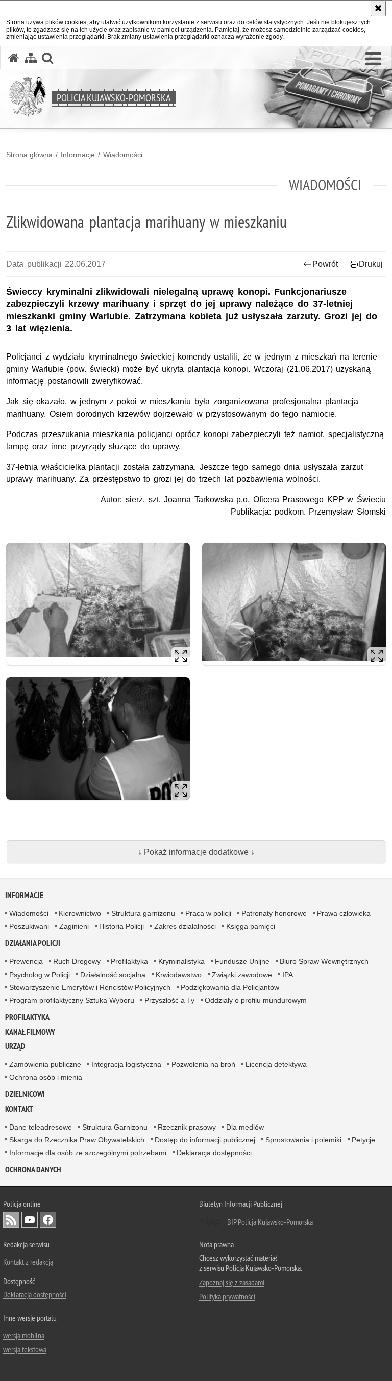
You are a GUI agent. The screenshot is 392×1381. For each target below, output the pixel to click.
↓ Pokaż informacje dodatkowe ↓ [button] (196, 852)
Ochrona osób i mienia (45, 1077)
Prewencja (26, 961)
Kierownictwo (80, 913)
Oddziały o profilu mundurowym (256, 1000)
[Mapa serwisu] (30, 58)
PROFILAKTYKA (27, 1017)
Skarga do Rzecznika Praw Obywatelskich (76, 1140)
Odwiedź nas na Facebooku (48, 1220)
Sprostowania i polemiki (303, 1140)
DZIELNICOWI (25, 1094)
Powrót (325, 264)
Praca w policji (208, 913)
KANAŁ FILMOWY (30, 1032)
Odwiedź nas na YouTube (29, 1220)
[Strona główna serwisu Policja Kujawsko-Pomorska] (13, 58)
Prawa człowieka (344, 913)
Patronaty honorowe (274, 913)
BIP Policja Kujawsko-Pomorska (270, 1222)
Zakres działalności (185, 926)
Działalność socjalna (112, 974)
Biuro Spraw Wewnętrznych (324, 961)
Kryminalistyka (181, 961)
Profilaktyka (129, 961)
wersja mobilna (23, 1335)
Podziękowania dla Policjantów (230, 987)
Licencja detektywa (276, 1064)
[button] (373, 59)
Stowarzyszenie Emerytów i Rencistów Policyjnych (89, 987)
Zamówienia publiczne (45, 1064)
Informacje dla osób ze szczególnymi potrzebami (87, 1152)
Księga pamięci (250, 926)
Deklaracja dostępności (214, 1152)
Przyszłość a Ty (169, 1000)
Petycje (363, 1140)
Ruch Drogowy (77, 961)
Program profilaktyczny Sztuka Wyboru (71, 1000)
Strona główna (29, 154)
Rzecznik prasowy (187, 1127)
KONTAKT (19, 1109)
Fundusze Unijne (242, 961)
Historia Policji (121, 926)
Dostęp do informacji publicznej (205, 1140)
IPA (287, 974)
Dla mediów (245, 1127)
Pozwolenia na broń (203, 1064)
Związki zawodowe (242, 974)
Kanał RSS (11, 1220)
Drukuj (371, 264)
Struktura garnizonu (143, 913)
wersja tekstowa (24, 1349)
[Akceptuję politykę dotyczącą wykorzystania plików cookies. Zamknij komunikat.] (378, 8)
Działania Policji (32, 943)
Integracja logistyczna (126, 1064)
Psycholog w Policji (39, 974)
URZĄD (15, 1046)
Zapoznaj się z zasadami (231, 1282)
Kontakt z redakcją (28, 1262)
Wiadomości (122, 154)
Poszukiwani (29, 926)
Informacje (78, 154)
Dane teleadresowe (40, 1127)
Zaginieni (74, 926)
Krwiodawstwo (179, 974)
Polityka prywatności (227, 1296)
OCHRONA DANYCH (33, 1169)
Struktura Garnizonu (115, 1127)
